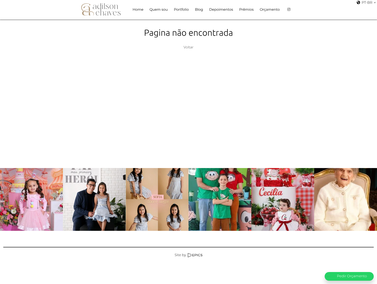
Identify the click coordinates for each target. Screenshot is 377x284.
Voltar (188, 47)
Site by (181, 255)
